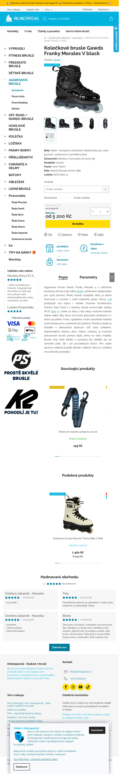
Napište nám (33, 9)
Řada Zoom (18, 220)
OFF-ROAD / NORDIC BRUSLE (21, 117)
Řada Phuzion (19, 202)
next (109, 420)
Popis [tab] (63, 277)
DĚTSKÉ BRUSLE (21, 73)
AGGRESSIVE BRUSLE (18, 82)
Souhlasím (97, 730)
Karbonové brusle (22, 239)
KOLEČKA (16, 136)
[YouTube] (80, 687)
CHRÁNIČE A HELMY (18, 166)
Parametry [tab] (88, 277)
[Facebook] (65, 687)
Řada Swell (18, 208)
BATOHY (15, 175)
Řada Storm (18, 226)
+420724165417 (78, 678)
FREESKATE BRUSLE (17, 64)
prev (46, 420)
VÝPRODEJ (17, 48)
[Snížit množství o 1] (93, 211)
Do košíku (78, 223)
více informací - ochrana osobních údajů (36, 759)
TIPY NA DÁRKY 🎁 (22, 252)
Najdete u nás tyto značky (21, 717)
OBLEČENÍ (16, 182)
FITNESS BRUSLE (21, 55)
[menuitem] (13, 31)
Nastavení (21, 766)
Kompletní (17, 90)
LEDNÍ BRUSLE (20, 189)
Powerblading (19, 102)
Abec (54, 311)
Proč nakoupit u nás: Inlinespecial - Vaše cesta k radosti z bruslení (29, 704)
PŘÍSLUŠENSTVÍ (21, 157)
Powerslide (17, 196)
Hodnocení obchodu (59, 577)
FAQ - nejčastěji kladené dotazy (24, 713)
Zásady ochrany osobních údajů (24, 721)
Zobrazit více (59, 647)
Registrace (103, 9)
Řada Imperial (19, 232)
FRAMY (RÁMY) (20, 150)
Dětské (16, 108)
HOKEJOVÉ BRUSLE (17, 127)
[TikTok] (88, 687)
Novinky (15, 259)
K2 (11, 245)
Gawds (57, 59)
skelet (80, 291)
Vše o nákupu (13, 9)
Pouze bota (18, 96)
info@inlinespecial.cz (81, 671)
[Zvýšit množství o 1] (108, 211)
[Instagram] (73, 687)
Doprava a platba (16, 709)
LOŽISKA (15, 143)
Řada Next (17, 214)
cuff (109, 299)
